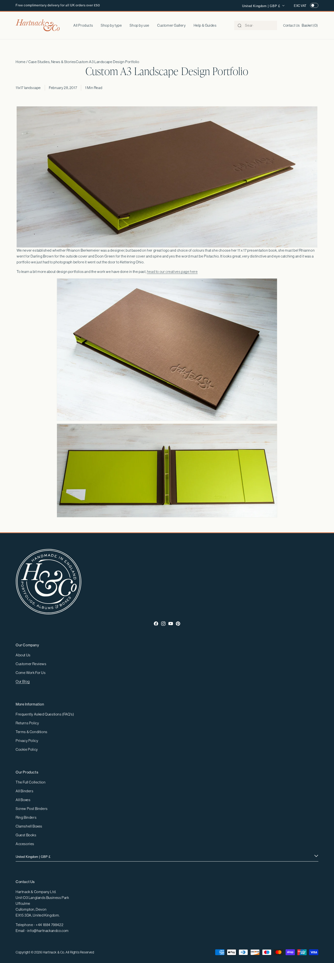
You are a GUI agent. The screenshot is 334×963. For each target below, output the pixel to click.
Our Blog (23, 681)
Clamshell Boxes (29, 826)
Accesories (25, 844)
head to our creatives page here (172, 271)
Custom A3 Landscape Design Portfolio (107, 62)
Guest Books (26, 835)
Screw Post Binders (32, 808)
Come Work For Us (31, 673)
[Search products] (239, 26)
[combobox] (255, 25)
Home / (22, 62)
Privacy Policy (27, 741)
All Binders (24, 791)
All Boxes (23, 800)
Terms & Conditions (31, 732)
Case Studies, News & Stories (52, 62)
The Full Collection (30, 782)
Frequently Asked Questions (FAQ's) (45, 714)
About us (23, 655)
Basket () (310, 25)
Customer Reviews (31, 664)
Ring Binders (26, 817)
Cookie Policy (27, 749)
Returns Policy (27, 723)
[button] (111, 25)
